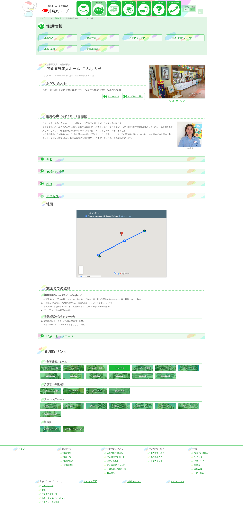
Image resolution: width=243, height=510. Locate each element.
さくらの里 (96, 391)
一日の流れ (199, 473)
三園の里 (73, 376)
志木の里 (96, 376)
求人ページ (113, 96)
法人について (47, 486)
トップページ (45, 18)
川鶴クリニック (137, 37)
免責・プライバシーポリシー (54, 498)
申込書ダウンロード (116, 457)
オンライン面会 (135, 96)
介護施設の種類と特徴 (117, 469)
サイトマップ (177, 481)
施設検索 (48, 37)
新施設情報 (92, 48)
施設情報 (57, 18)
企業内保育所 (156, 461)
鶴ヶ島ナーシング (73, 406)
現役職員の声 (156, 457)
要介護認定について (116, 465)
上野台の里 (50, 376)
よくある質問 (159, 3)
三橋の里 (142, 376)
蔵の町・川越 (96, 368)
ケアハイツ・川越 (50, 391)
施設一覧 (91, 37)
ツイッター (199, 457)
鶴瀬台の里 (119, 391)
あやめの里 (73, 368)
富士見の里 (73, 391)
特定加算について (49, 494)
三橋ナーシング (165, 406)
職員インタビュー (202, 453)
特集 (144, 3)
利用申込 (113, 3)
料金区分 (111, 473)
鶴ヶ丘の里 (165, 376)
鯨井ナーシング (142, 406)
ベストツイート (201, 461)
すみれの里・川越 (50, 368)
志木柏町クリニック (182, 37)
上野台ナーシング (119, 406)
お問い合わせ (174, 3)
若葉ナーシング (96, 406)
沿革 (44, 490)
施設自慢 (198, 469)
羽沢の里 (119, 376)
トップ (83, 3)
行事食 (197, 465)
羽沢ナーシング (50, 414)
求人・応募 (129, 3)
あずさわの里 (165, 368)
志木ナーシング (189, 406)
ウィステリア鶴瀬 (142, 368)
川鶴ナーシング (50, 406)
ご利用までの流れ (115, 453)
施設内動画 (50, 48)
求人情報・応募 (157, 453)
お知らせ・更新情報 (50, 502)
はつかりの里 (188, 368)
